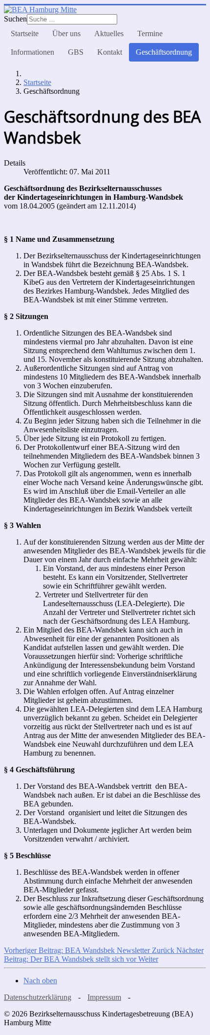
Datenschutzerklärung (37, 997)
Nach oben (40, 980)
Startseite (25, 33)
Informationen (32, 52)
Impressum (104, 997)
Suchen (15, 19)
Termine (150, 33)
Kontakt (109, 52)
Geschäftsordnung (164, 52)
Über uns (66, 33)
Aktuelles (109, 33)
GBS (76, 52)
